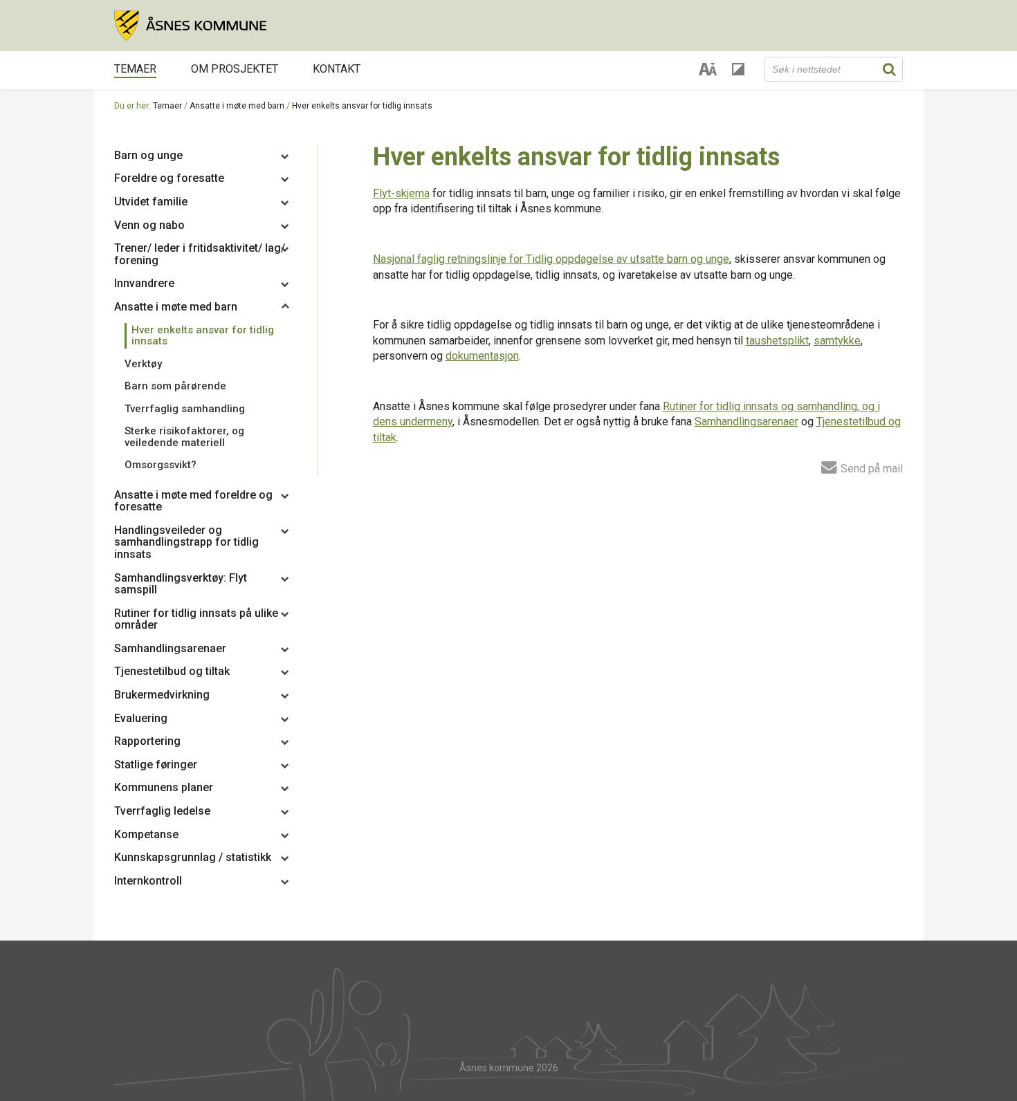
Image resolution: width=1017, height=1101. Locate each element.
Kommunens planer (163, 787)
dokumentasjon (482, 355)
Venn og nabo (149, 225)
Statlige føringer (155, 764)
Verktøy (143, 364)
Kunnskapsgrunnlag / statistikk (192, 857)
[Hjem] (508, 25)
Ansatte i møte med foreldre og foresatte (193, 501)
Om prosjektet (234, 68)
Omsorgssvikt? (160, 465)
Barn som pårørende (175, 386)
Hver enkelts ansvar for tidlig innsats (202, 336)
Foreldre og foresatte (169, 178)
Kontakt (336, 68)
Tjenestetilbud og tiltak (172, 671)
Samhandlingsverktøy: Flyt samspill (180, 584)
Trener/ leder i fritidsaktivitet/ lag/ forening (199, 254)
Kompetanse (146, 834)
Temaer (135, 68)
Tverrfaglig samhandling (185, 409)
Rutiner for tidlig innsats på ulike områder (196, 619)
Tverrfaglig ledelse (162, 810)
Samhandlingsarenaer (170, 648)
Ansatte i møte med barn (237, 106)
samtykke (837, 340)
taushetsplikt (777, 340)
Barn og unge (148, 155)
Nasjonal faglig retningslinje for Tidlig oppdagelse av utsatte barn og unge (551, 259)
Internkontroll (148, 880)
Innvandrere (144, 283)
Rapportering (147, 741)
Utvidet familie (150, 201)
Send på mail (870, 468)
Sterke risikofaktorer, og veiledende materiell (184, 437)
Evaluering (140, 718)
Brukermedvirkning (162, 694)
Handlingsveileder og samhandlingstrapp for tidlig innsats (186, 542)
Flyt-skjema (401, 193)
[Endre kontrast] (738, 69)
